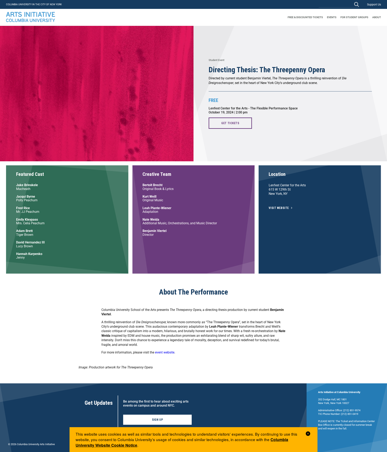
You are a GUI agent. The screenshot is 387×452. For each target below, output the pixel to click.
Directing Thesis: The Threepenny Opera (267, 70)
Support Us (374, 4)
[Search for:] (339, 4)
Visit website (279, 208)
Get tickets (230, 123)
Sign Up (157, 419)
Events (331, 17)
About (376, 17)
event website (164, 352)
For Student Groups (354, 17)
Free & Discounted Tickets (305, 17)
